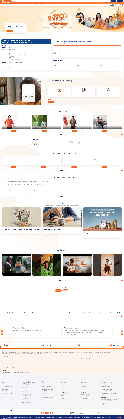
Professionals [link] (31, 2)
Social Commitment (5, 390)
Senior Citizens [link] (40, 2)
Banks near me (72, 330)
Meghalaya (66, 352)
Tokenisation (18, 367)
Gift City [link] (54, 2)
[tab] (62, 350)
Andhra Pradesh (4, 352)
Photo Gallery (63, 383)
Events (62, 381)
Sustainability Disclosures (26, 390)
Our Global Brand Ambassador (7, 386)
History (3, 381)
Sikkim (85, 352)
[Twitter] (48, 413)
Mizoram (70, 352)
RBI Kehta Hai (44, 382)
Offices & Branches (5, 389)
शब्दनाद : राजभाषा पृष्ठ (83, 389)
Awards (62, 379)
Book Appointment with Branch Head (47, 397)
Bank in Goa (80, 334)
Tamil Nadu (88, 352)
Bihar (17, 352)
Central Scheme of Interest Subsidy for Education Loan (109, 399)
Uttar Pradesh (99, 352)
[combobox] (122, 331)
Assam (15, 352)
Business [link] (18, 0)
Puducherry (41, 353)
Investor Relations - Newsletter (26, 395)
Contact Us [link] (116, 2)
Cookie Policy (3, 416)
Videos (18, 372)
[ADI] (2, 334)
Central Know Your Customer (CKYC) (47, 389)
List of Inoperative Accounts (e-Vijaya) (106, 390)
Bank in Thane (96, 330)
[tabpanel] (62, 20)
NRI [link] (21, 2)
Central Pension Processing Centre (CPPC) (48, 386)
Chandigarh (20, 352)
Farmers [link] (51, 2)
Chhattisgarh (25, 352)
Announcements (63, 389)
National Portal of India (104, 404)
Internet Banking (4, 367)
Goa (28, 352)
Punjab (79, 352)
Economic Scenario (84, 382)
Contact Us (4, 372)
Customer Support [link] (110, 2)
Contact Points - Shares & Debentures (28, 384)
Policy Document (24, 399)
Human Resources (5, 394)
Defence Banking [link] (46, 2)
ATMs (62, 395)
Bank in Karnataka (74, 334)
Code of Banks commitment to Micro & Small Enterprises (109, 400)
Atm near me (66, 330)
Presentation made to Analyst (26, 394)
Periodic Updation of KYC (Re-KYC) (106, 382)
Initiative (3, 382)
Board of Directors (5, 385)
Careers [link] (121, 2)
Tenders (82, 385)
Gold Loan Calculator (84, 398)
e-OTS (102, 381)
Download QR (77, 144)
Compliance (4, 383)
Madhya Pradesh (54, 352)
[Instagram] (44, 413)
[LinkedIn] (46, 413)
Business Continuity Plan (45, 393)
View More (61, 196)
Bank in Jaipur (78, 332)
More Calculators (83, 399)
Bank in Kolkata (73, 332)
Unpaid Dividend (24, 387)
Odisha (76, 352)
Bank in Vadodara (90, 330)
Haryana (33, 352)
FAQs (12, 372)
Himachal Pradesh (38, 352)
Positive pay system (45, 394)
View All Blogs (61, 241)
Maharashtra (59, 352)
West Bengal (108, 352)
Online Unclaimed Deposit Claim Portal (107, 386)
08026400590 (12, 57)
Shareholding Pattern (25, 398)
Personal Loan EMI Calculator (85, 394)
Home (2, 38)
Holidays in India (44, 385)
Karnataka (11, 38)
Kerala (50, 352)
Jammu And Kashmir (33, 353)
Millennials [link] (18, 2)
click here (64, 417)
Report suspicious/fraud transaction (47, 381)
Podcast (62, 386)
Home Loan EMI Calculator (85, 395)
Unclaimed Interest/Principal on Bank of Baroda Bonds (30, 388)
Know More (9, 30)
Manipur (63, 352)
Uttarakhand (104, 352)
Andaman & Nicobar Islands (6, 353)
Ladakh (38, 353)
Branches (62, 394)
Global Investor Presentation (26, 402)
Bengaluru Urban (16, 38)
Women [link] (35, 2)
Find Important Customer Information (47, 379)
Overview (3, 379)
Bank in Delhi (84, 332)
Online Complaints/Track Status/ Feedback (48, 383)
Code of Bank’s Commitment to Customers (48, 390)
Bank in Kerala (94, 332)
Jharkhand (43, 352)
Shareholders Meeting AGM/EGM (27, 381)
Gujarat (30, 352)
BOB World (21, 372)
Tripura (95, 352)
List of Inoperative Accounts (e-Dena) (106, 389)
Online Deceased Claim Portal (105, 385)
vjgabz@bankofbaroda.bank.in (15, 59)
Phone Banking (10, 367)
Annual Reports (24, 391)
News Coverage (63, 382)
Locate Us (15, 372)
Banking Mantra (8, 372)
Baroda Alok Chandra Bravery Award (7, 393)
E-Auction (82, 381)
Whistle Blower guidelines (104, 403)
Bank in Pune (102, 330)
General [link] (14, 2)
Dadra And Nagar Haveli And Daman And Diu (18, 353)
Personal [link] (14, 0)
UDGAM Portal (103, 383)
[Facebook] (41, 413)
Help (101, 407)
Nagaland (73, 352)
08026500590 (12, 56)
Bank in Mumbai (84, 330)
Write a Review (35, 144)
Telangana (92, 352)
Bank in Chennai (67, 332)
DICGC (81, 413)
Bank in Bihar (89, 332)
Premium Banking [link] (25, 2)
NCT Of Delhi (28, 353)
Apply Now (19, 130)
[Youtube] (50, 413)
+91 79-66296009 (13, 53)
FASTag (14, 367)
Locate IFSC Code (78, 330)
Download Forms (26, 372)
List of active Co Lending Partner (106, 379)
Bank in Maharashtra (101, 332)
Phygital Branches (64, 398)
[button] (115, 5)
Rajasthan (82, 352)
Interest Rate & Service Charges (86, 383)
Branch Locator (6, 38)
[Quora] (52, 413)
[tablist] (62, 361)
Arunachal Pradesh (11, 352)
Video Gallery (63, 385)
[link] (112, 5)
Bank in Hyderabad (67, 334)
